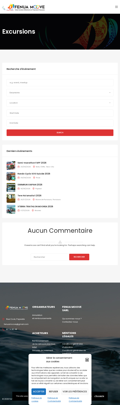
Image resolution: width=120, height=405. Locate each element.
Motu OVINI (40, 167)
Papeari (38, 188)
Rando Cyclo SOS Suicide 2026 (34, 173)
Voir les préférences (75, 391)
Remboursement (40, 340)
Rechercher (79, 257)
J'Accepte (99, 396)
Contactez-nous (70, 321)
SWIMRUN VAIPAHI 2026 (30, 184)
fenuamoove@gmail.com (16, 324)
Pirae (38, 177)
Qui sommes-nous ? (72, 318)
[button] (87, 359)
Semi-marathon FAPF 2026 (32, 162)
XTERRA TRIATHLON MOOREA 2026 (35, 206)
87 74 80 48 (11, 329)
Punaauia (57, 199)
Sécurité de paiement (42, 350)
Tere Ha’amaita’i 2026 (29, 195)
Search (60, 132)
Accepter (38, 391)
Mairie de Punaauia (44, 199)
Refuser (53, 391)
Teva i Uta (50, 167)
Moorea (38, 210)
